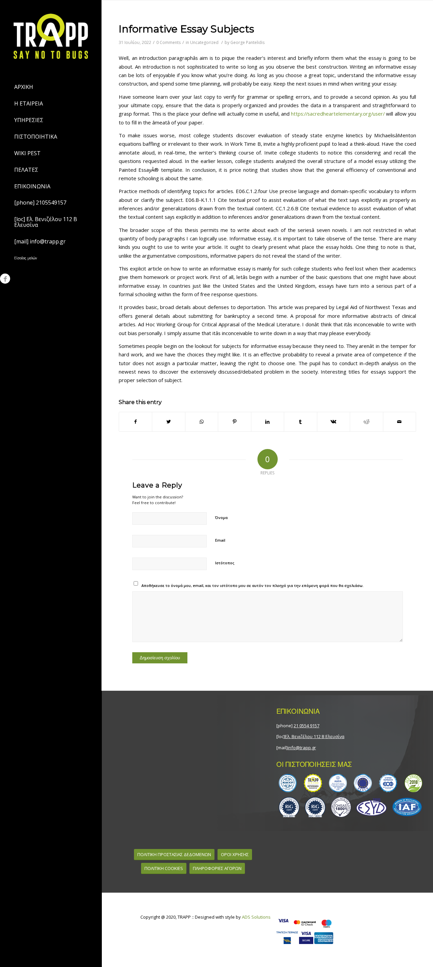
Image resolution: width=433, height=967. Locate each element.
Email (220, 540)
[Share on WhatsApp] (201, 421)
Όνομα (221, 517)
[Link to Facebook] (5, 279)
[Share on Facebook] (135, 421)
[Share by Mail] (399, 421)
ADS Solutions (256, 917)
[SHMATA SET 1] (350, 783)
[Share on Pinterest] (234, 421)
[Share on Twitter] (168, 421)
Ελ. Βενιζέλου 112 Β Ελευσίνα (314, 736)
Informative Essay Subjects (186, 29)
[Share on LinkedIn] (267, 421)
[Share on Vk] (333, 421)
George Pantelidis (247, 42)
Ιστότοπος (224, 562)
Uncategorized (204, 42)
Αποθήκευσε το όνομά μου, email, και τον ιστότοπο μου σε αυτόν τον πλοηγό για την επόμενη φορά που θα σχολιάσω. (252, 585)
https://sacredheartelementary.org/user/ (338, 113)
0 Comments (168, 42)
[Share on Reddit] (366, 421)
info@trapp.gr (302, 748)
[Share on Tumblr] (300, 421)
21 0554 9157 (306, 726)
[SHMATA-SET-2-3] (350, 807)
